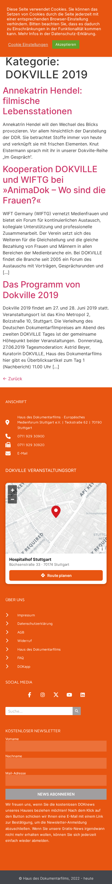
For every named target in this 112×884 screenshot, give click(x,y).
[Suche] (77, 711)
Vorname (12, 739)
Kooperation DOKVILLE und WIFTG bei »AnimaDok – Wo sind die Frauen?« (54, 185)
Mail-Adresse (15, 773)
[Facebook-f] (29, 694)
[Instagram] (42, 694)
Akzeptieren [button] (65, 44)
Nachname (13, 756)
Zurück (12, 378)
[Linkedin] (82, 694)
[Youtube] (69, 694)
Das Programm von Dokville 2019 (41, 289)
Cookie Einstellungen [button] (28, 44)
